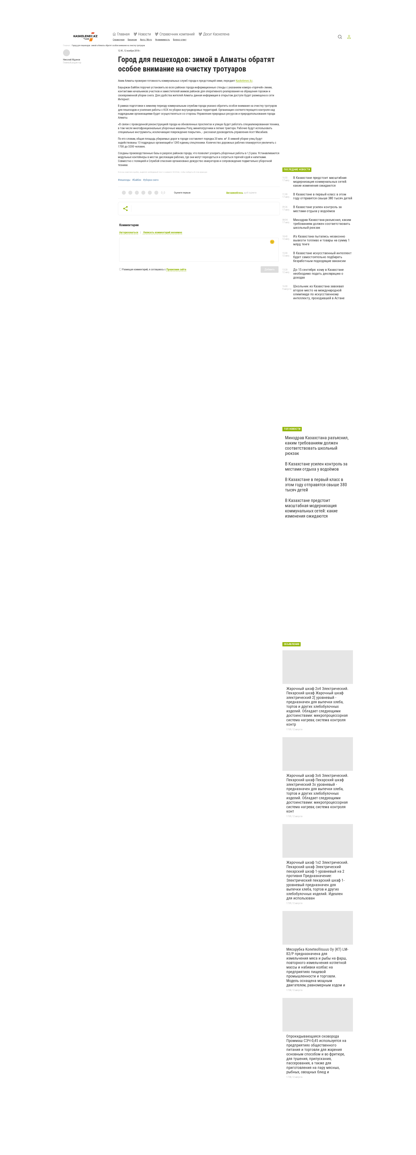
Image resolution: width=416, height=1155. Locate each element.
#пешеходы (124, 180)
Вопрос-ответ (179, 39)
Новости (144, 34)
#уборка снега (150, 180)
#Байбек (136, 180)
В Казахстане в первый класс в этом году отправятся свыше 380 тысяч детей (322, 196)
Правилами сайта (176, 269)
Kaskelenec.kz (244, 80)
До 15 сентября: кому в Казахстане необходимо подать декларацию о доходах (318, 273)
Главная (123, 34)
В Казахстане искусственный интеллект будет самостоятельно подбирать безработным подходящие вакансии (322, 257)
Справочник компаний (177, 34)
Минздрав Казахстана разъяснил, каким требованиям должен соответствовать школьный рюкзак (322, 224)
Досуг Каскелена (216, 34)
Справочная (118, 39)
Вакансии (132, 39)
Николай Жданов (71, 59)
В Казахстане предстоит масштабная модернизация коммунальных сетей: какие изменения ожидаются (320, 181)
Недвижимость (162, 39)
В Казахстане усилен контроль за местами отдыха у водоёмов (317, 209)
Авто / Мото (146, 39)
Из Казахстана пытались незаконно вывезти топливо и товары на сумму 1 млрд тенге (321, 240)
